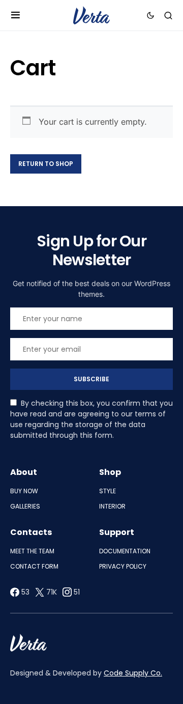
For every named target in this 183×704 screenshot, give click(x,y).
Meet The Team (32, 551)
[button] (15, 15)
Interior (112, 506)
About (23, 472)
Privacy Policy (122, 566)
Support (116, 532)
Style (107, 491)
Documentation (124, 551)
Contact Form (34, 566)
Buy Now (24, 491)
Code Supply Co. (133, 673)
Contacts (31, 532)
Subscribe (91, 379)
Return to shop (45, 163)
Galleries (25, 506)
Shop (110, 472)
